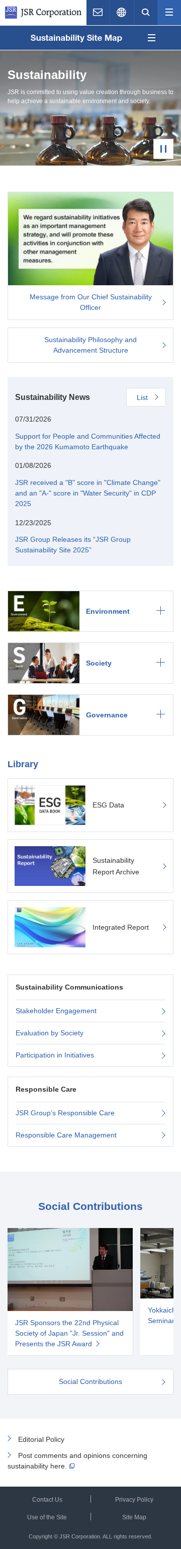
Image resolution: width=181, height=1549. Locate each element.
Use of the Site (47, 1517)
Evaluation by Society (49, 1033)
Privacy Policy (134, 1499)
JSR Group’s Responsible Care (65, 1113)
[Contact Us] (98, 12)
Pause (163, 149)
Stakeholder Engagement (56, 1011)
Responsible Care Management (66, 1135)
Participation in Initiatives (55, 1055)
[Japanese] (121, 12)
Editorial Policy (41, 1439)
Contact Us (47, 1499)
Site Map (134, 1517)
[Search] (145, 12)
